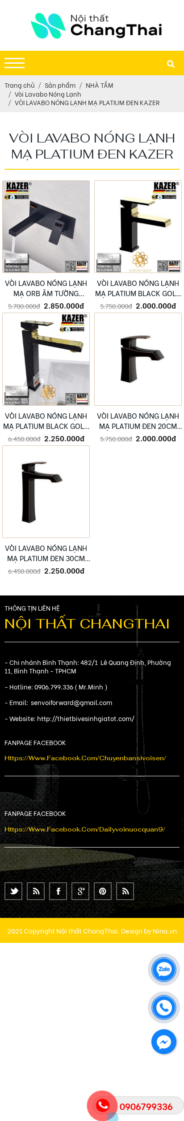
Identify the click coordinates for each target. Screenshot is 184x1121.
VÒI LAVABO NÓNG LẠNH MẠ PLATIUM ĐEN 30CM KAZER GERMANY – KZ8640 (46, 552)
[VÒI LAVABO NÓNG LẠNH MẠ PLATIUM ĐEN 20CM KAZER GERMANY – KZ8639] (138, 359)
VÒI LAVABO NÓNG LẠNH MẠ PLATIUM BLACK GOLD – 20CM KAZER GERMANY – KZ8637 (138, 287)
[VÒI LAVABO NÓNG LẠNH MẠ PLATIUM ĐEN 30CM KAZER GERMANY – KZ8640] (46, 492)
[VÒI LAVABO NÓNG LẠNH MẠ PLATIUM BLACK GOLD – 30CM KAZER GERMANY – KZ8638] (46, 359)
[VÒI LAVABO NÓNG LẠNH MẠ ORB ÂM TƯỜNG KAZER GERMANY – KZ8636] (46, 227)
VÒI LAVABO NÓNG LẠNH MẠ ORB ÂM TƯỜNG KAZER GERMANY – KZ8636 (46, 287)
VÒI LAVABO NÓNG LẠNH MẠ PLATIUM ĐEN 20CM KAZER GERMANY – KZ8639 (138, 420)
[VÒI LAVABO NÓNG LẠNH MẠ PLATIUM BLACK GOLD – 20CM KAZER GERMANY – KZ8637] (138, 227)
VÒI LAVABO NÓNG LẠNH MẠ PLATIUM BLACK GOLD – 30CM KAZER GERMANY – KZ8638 (46, 420)
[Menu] (14, 63)
